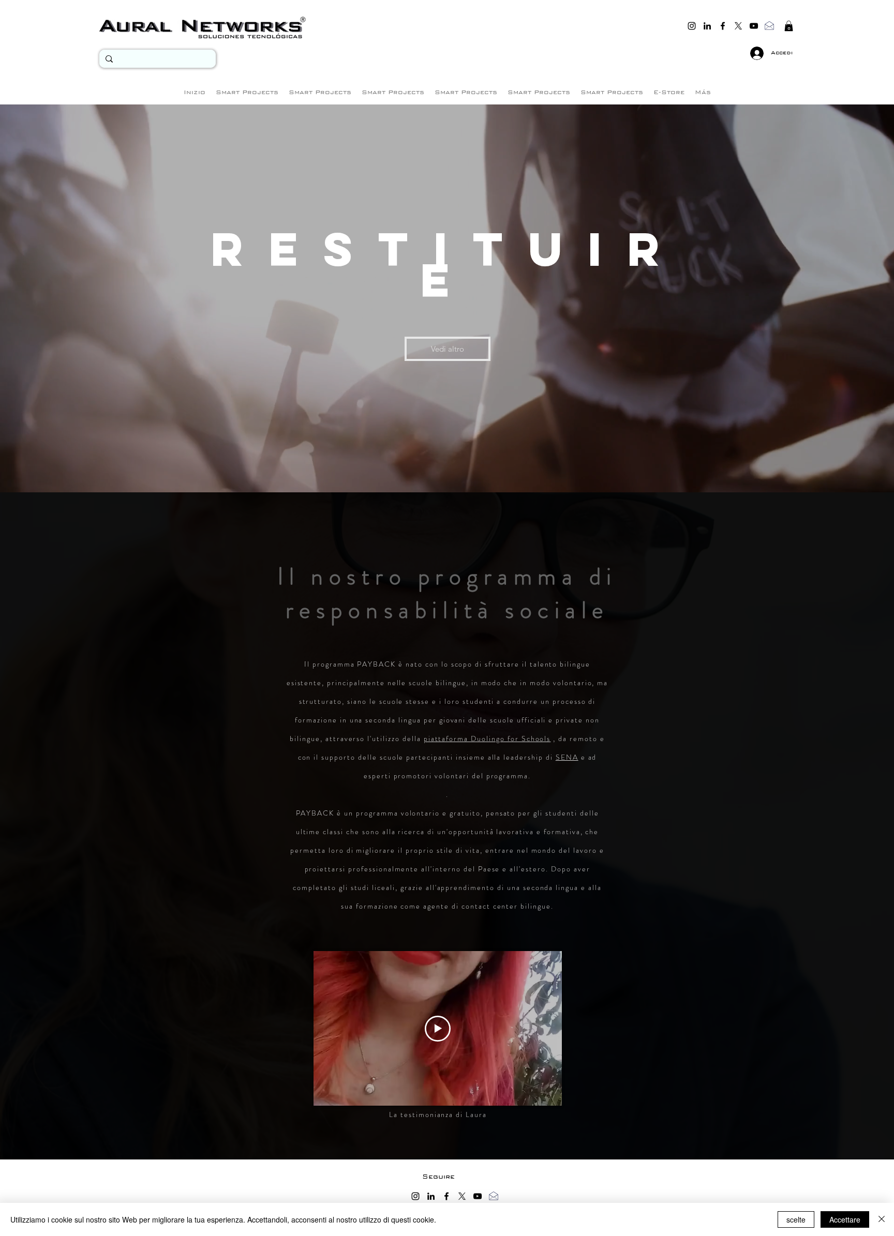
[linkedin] (707, 26)
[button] (788, 26)
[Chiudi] (881, 1219)
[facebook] (723, 26)
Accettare (844, 1219)
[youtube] (754, 26)
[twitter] (738, 26)
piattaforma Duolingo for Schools (487, 738)
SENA (567, 757)
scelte (796, 1219)
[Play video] (438, 1029)
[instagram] (692, 26)
